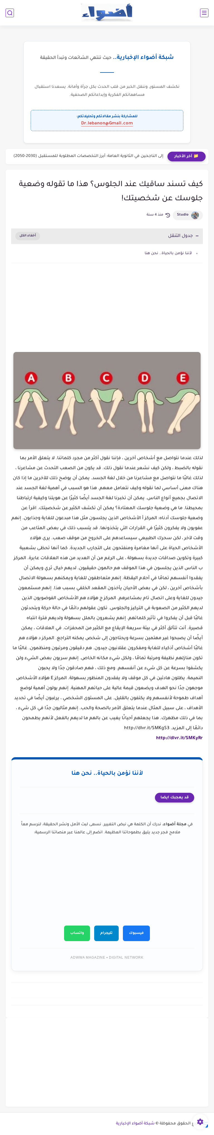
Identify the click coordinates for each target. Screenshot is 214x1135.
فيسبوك (136, 933)
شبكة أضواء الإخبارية (135, 1124)
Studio (182, 215)
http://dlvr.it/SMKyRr (179, 738)
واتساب (77, 933)
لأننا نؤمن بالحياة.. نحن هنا (168, 253)
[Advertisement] (107, 314)
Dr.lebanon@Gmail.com (107, 123)
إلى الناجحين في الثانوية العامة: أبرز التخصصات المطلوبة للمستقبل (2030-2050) (88, 156)
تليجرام (106, 933)
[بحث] (10, 13)
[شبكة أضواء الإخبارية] (107, 13)
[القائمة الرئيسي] (204, 13)
